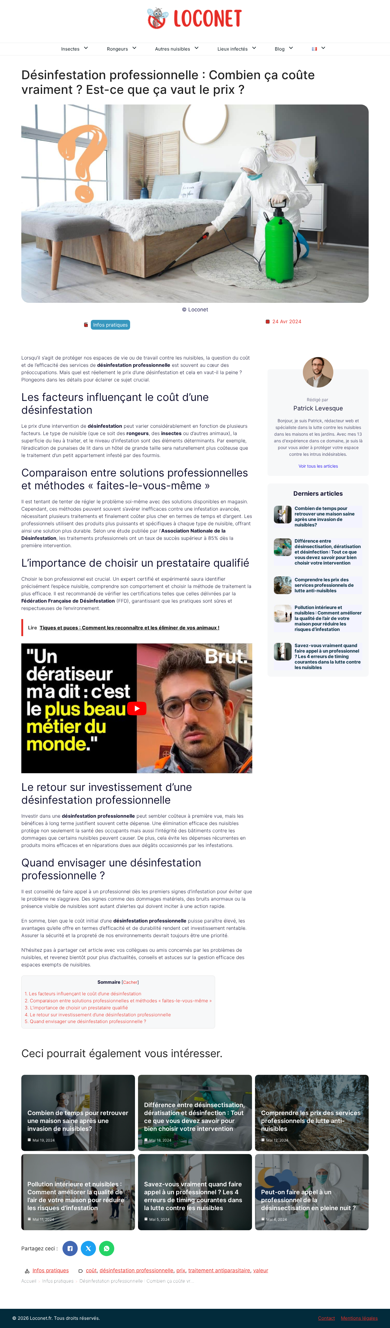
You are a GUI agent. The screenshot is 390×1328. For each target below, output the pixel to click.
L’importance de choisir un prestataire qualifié (76, 1008)
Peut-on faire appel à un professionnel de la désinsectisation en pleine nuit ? (308, 1200)
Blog (280, 49)
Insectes (70, 49)
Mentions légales (359, 1318)
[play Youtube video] (136, 708)
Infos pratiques (110, 325)
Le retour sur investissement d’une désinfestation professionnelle (98, 1015)
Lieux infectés (233, 49)
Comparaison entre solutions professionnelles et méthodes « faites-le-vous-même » (118, 1001)
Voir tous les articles (318, 466)
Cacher (130, 982)
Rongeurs (117, 49)
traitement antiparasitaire (219, 1270)
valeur (260, 1270)
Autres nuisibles (172, 49)
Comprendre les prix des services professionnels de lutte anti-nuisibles (324, 585)
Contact (326, 1318)
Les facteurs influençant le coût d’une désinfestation (83, 994)
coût (91, 1270)
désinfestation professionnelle (136, 1270)
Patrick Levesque (318, 408)
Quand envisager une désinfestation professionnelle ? (85, 1021)
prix (180, 1270)
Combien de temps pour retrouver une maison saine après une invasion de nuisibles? (325, 516)
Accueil (28, 1281)
